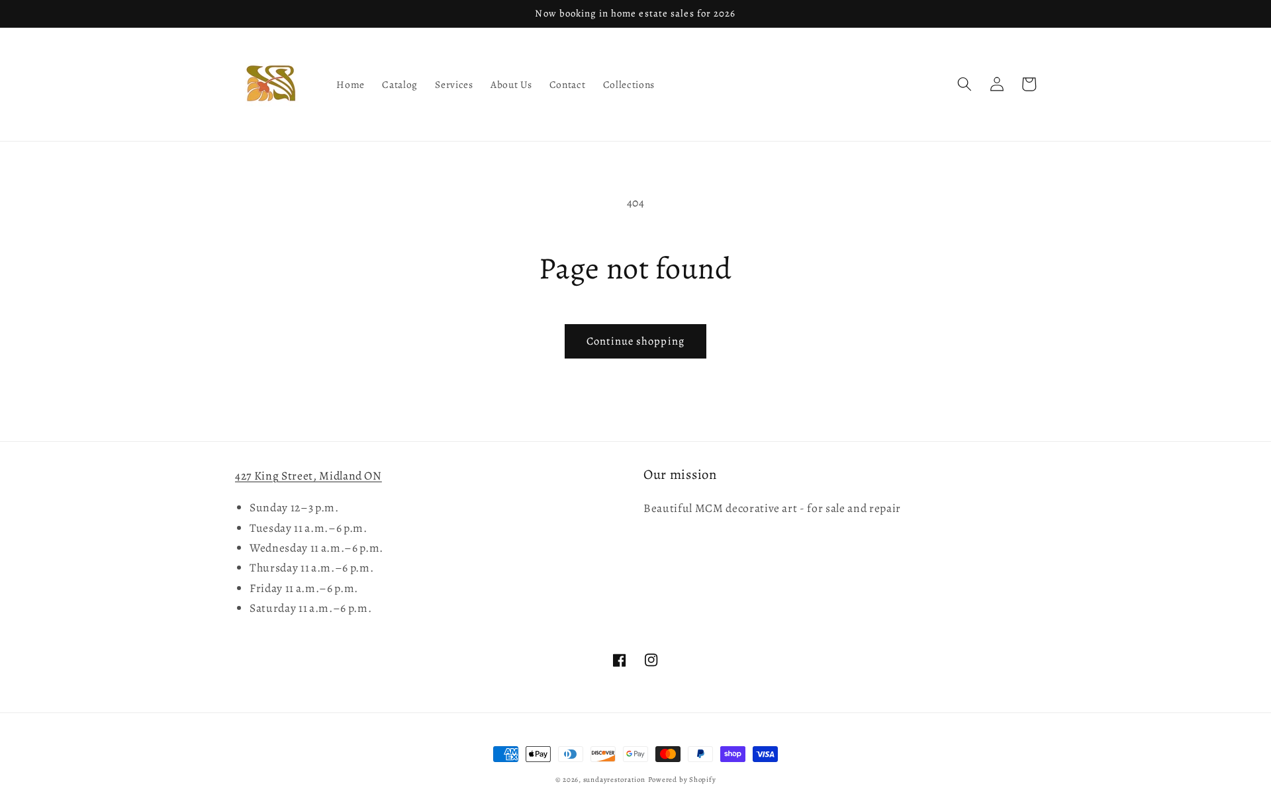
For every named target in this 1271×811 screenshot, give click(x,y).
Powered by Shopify (682, 780)
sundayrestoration (614, 780)
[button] (964, 84)
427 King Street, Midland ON (308, 476)
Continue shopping (635, 341)
